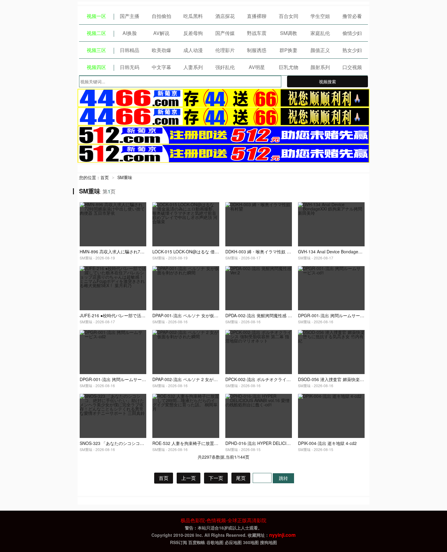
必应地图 (233, 542)
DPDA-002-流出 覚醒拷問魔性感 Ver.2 (261, 315)
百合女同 (288, 15)
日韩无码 (129, 67)
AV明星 (257, 67)
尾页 (241, 477)
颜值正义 (320, 50)
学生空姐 (320, 15)
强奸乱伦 (225, 67)
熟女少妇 (352, 50)
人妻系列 (193, 67)
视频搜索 (327, 81)
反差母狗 (193, 33)
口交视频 (352, 67)
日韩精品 (129, 50)
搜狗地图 (268, 542)
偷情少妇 (352, 33)
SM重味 (124, 177)
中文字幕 (161, 67)
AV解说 (161, 33)
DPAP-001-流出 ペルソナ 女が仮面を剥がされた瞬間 (202, 315)
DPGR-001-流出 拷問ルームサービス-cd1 (337, 315)
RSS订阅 (178, 542)
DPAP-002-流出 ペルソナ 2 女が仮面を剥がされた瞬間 (204, 379)
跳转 (283, 478)
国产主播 (129, 15)
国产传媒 (225, 33)
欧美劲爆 (161, 50)
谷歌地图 (215, 542)
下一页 (216, 477)
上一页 (188, 477)
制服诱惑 (256, 50)
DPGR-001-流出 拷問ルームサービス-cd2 (119, 379)
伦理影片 (225, 50)
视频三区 (96, 50)
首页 (104, 177)
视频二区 (96, 33)
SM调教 (288, 33)
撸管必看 (352, 15)
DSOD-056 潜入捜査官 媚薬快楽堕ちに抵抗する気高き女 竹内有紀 (361, 379)
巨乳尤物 (288, 67)
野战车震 (256, 33)
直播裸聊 (256, 15)
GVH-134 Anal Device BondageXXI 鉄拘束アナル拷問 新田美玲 (358, 251)
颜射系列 (320, 67)
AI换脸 (130, 33)
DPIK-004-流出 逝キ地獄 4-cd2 (327, 443)
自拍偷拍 (161, 15)
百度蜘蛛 (196, 542)
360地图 (251, 542)
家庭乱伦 (320, 33)
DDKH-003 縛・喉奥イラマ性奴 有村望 (262, 251)
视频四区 (96, 67)
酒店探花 (225, 15)
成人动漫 (193, 50)
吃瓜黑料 (193, 15)
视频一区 (96, 15)
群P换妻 (288, 50)
